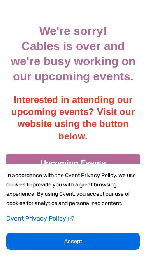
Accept (73, 241)
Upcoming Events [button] (73, 163)
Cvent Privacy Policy (37, 218)
